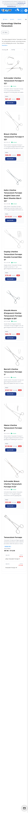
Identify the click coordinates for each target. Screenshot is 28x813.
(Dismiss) (19, 6)
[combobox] (18, 49)
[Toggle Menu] (25, 10)
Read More (4, 45)
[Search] (16, 10)
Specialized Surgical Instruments (13, 19)
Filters (5, 32)
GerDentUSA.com (11, 6)
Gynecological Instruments (20, 19)
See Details (10, 102)
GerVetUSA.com (21, 3)
